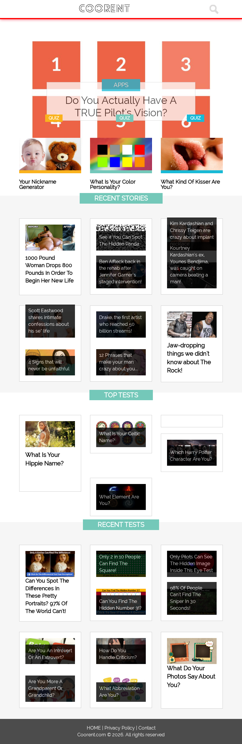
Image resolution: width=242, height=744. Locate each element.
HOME (94, 728)
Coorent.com (91, 735)
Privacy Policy (119, 728)
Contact (147, 728)
